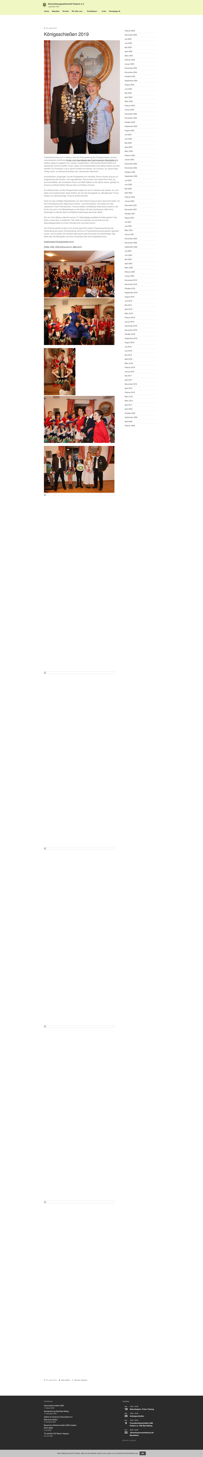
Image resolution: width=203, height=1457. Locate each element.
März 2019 (129, 313)
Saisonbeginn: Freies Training (142, 1409)
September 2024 (131, 80)
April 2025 (128, 51)
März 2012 (129, 400)
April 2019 (128, 309)
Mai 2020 (128, 259)
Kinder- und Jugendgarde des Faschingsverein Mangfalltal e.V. (92, 160)
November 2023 (131, 118)
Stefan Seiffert (65, 1380)
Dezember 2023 (131, 114)
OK (142, 1453)
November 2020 (131, 242)
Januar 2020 (129, 276)
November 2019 (131, 284)
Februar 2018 (130, 367)
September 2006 (131, 417)
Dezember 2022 (131, 163)
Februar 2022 (130, 197)
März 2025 (129, 55)
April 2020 (128, 263)
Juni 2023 (128, 138)
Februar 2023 (130, 155)
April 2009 (128, 409)
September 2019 (131, 292)
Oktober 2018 (130, 334)
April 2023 (128, 147)
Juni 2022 (128, 184)
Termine (65, 11)
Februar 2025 (130, 59)
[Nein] (200, 1453)
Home (46, 11)
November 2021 (131, 209)
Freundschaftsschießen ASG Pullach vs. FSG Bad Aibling (141, 1424)
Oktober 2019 (130, 288)
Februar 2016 (130, 392)
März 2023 (129, 151)
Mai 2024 (128, 93)
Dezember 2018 (131, 325)
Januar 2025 (129, 64)
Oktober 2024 (130, 76)
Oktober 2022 (130, 172)
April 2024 (128, 97)
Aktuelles (55, 11)
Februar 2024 (130, 105)
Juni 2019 (128, 301)
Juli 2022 (128, 180)
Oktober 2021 (130, 213)
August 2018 (129, 342)
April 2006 (128, 421)
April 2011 (128, 405)
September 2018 (131, 338)
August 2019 (129, 296)
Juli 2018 (128, 346)
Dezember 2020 (131, 238)
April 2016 (128, 388)
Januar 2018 (129, 371)
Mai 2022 (128, 188)
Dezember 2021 (131, 205)
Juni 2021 (128, 226)
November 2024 (131, 72)
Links (104, 11)
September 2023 (131, 126)
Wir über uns (77, 11)
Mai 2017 (128, 375)
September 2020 (131, 247)
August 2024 (129, 84)
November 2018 (131, 330)
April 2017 (128, 380)
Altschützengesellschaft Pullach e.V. (66, 3)
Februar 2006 (130, 425)
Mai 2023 (128, 143)
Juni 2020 (128, 255)
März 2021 (129, 230)
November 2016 (131, 384)
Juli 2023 (128, 134)
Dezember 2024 (131, 68)
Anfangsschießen (137, 1416)
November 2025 (131, 34)
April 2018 (128, 359)
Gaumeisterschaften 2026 (54, 1405)
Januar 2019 (129, 321)
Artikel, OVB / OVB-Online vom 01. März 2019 (63, 246)
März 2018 (129, 363)
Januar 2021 (129, 234)
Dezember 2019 (131, 280)
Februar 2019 (130, 317)
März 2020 (129, 267)
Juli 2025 (128, 39)
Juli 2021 (128, 222)
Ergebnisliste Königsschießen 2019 (59, 241)
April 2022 (128, 192)
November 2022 (131, 168)
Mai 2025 (128, 47)
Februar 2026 (130, 30)
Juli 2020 (128, 251)
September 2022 (131, 176)
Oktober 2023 (130, 122)
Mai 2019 (128, 305)
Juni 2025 (128, 43)
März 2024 (129, 101)
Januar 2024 (129, 109)
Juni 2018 (128, 350)
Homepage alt (114, 11)
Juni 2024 (128, 89)
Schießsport (92, 11)
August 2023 (129, 130)
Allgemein (84, 1380)
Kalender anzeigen (129, 1440)
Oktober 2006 (130, 413)
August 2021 (129, 217)
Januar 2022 (129, 201)
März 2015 (129, 396)
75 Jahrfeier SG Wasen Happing (56, 1433)
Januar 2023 (129, 159)
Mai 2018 (128, 355)
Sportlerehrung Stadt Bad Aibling (56, 1411)
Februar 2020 (130, 272)
